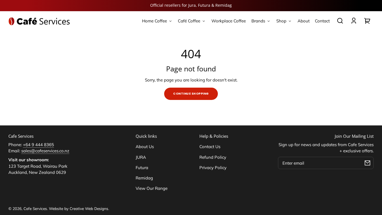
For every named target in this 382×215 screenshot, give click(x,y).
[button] (340, 21)
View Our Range (152, 188)
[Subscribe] (367, 163)
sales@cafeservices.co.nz (45, 150)
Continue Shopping (191, 94)
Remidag (144, 178)
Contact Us (209, 146)
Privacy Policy (213, 167)
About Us (145, 146)
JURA (141, 157)
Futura (142, 167)
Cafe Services (35, 208)
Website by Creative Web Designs (78, 208)
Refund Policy (212, 157)
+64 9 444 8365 (38, 144)
